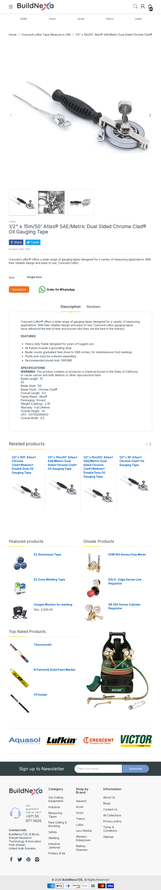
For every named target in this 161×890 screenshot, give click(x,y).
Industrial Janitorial (54, 845)
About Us (109, 797)
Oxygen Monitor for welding (53, 604)
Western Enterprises (83, 838)
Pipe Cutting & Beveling (57, 824)
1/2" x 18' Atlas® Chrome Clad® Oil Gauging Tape (131, 461)
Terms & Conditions (110, 828)
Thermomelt (42, 644)
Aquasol (81, 801)
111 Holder (40, 694)
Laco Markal (84, 830)
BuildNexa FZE (72, 879)
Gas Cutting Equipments (55, 799)
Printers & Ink (56, 853)
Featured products (26, 541)
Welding (53, 838)
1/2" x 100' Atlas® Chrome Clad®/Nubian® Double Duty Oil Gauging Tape (24, 465)
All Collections (112, 815)
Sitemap (108, 836)
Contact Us (19, 289)
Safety (52, 832)
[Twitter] (19, 860)
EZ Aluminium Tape (47, 554)
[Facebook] (11, 860)
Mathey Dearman (82, 847)
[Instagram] (37, 860)
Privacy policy (112, 821)
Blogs (107, 803)
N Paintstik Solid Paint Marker (55, 669)
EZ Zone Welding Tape (49, 579)
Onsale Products (98, 541)
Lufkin (12, 221)
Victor (80, 812)
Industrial (54, 807)
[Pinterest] (28, 860)
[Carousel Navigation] (148, 444)
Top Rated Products (27, 631)
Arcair (79, 807)
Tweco (80, 818)
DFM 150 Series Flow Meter (127, 554)
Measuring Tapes (55, 814)
